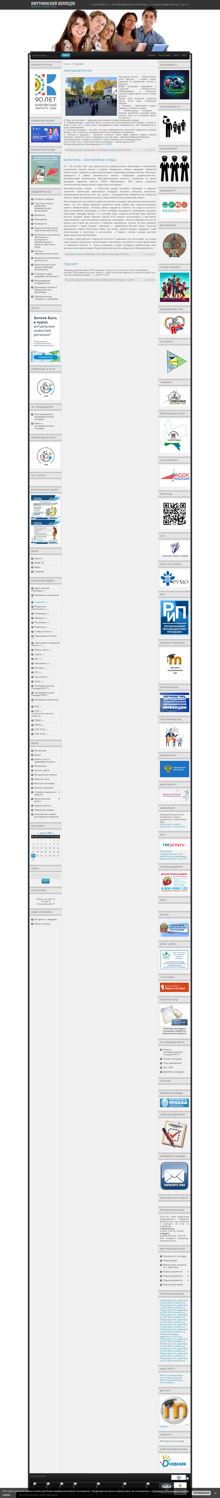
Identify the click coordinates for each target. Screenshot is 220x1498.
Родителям (39, 627)
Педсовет (71, 264)
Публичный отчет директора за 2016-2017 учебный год (173, 1354)
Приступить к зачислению (172, 826)
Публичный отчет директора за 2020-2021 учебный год (173, 1320)
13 (45, 848)
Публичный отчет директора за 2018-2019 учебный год (173, 1330)
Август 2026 (46, 833)
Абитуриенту (40, 663)
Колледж (38, 668)
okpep (111, 254)
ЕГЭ (36, 672)
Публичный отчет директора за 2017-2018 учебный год (173, 1359)
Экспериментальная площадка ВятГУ (42, 687)
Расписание (40, 622)
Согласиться (201, 1493)
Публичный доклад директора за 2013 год (171, 1335)
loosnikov (112, 150)
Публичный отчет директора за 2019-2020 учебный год (173, 1325)
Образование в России (45, 636)
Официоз (38, 618)
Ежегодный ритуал (78, 70)
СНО (36, 711)
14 (50, 848)
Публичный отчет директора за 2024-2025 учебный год (173, 1301)
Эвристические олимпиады (40, 589)
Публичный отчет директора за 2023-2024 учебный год (173, 1306)
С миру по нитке (42, 631)
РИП (36, 706)
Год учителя (40, 677)
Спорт (37, 681)
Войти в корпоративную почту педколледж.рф (171, 1376)
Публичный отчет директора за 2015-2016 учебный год (173, 1349)
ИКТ (36, 659)
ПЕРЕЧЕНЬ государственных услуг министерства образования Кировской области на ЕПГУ (173, 855)
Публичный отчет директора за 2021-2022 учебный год (173, 1316)
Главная (151, 55)
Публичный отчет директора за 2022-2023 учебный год (173, 1311)
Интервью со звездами (45, 919)
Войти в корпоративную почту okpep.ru (171, 1381)
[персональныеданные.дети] (178, 1479)
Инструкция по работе (170, 824)
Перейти (164, 1426)
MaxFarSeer (114, 280)
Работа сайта (41, 650)
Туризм (37, 654)
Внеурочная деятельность (38, 607)
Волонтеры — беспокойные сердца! (90, 160)
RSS (184, 55)
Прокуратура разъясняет (46, 699)
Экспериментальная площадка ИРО (42, 694)
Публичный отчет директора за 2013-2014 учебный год (173, 1340)
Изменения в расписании (46, 595)
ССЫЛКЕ (108, 144)
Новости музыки (42, 924)
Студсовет (39, 602)
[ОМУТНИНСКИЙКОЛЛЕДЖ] (53, 3)
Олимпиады (40, 613)
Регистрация (165, 55)
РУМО (37, 720)
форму (173, 1241)
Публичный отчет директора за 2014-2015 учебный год (173, 1345)
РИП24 (37, 725)
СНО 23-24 (39, 729)
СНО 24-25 (39, 734)
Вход (176, 55)
